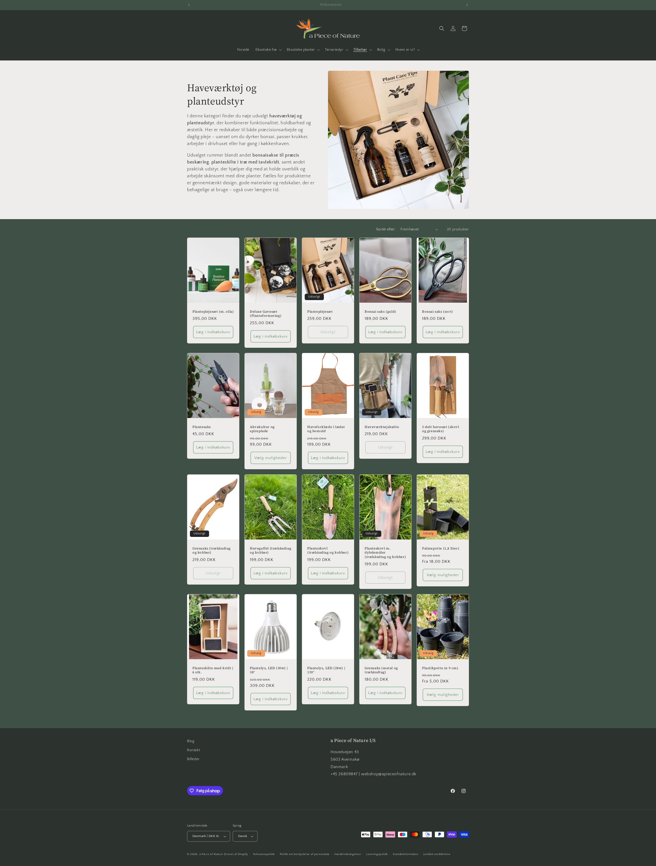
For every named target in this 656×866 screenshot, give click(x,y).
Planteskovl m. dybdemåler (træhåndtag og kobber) (385, 552)
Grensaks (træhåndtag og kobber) (211, 550)
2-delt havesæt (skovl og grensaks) (440, 429)
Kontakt (193, 750)
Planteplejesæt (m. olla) (213, 311)
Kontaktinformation (405, 854)
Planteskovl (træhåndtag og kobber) (327, 550)
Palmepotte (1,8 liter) (440, 548)
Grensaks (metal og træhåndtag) (381, 670)
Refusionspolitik (264, 854)
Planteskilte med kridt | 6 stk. (212, 670)
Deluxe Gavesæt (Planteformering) (265, 313)
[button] (268, 49)
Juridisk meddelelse (436, 854)
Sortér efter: (385, 229)
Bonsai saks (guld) (380, 311)
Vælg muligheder (270, 458)
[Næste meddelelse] (467, 5)
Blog (190, 741)
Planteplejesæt (320, 311)
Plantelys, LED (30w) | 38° (269, 670)
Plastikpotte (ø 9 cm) (440, 668)
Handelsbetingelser (347, 854)
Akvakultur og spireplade (262, 429)
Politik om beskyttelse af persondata (304, 854)
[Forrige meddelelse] (188, 5)
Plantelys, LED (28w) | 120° (326, 670)
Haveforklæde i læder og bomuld (326, 429)
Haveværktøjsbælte (382, 427)
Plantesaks (201, 427)
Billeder (193, 759)
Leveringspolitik (377, 854)
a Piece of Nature (211, 854)
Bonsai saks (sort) (437, 311)
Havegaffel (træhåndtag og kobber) (270, 550)
